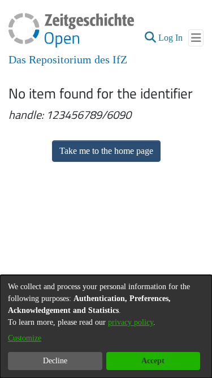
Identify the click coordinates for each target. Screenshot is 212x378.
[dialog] (106, 326)
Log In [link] (171, 37)
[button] (150, 38)
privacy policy (130, 322)
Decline (55, 360)
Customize (24, 338)
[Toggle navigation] (196, 37)
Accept (153, 360)
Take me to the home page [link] (106, 151)
